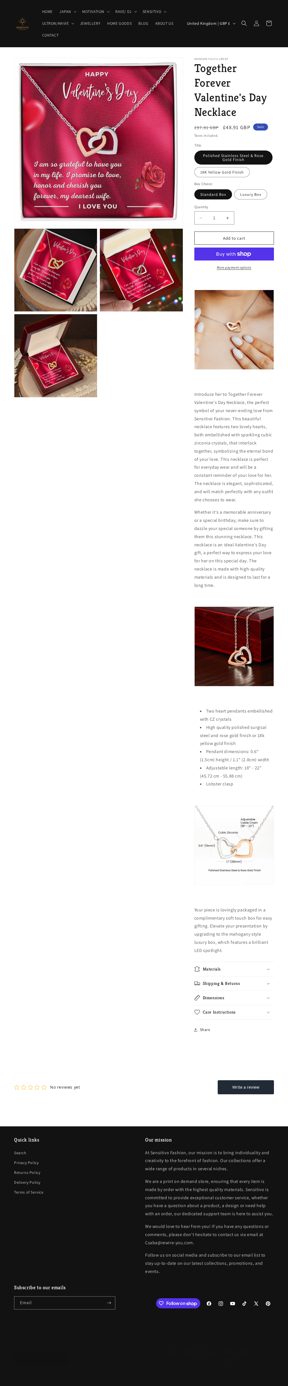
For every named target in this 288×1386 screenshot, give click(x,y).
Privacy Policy (26, 1162)
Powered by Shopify (54, 1379)
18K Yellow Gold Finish (222, 172)
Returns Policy (27, 1172)
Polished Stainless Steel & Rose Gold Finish (233, 157)
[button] (67, 11)
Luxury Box (250, 194)
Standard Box (213, 194)
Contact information (170, 1378)
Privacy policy (110, 1378)
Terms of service (138, 1378)
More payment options (234, 267)
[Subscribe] (109, 1302)
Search (20, 1152)
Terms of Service (29, 1192)
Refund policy (84, 1378)
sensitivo (32, 1379)
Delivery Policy (27, 1182)
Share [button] (205, 1029)
